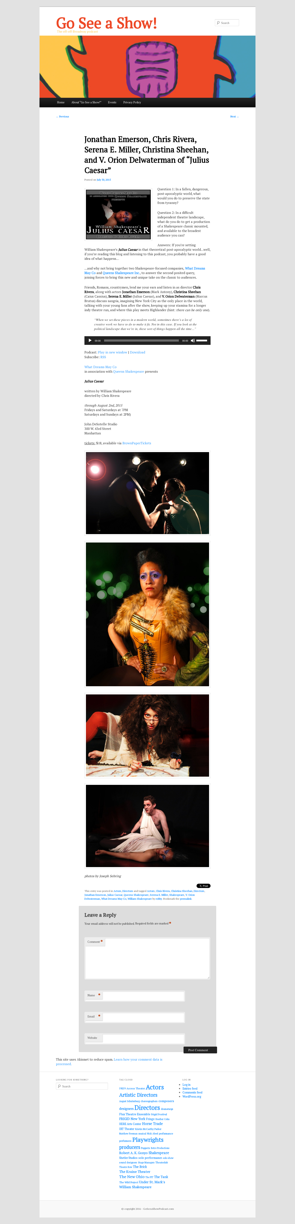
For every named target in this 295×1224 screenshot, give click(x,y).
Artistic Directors (138, 1095)
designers (126, 1108)
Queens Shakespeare (128, 371)
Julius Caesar (114, 894)
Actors (117, 891)
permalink (186, 898)
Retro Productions (160, 1148)
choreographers (149, 1101)
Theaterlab (161, 1162)
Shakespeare (176, 894)
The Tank (161, 1177)
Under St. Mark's (152, 1182)
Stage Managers (146, 1162)
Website (92, 1038)
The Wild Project (128, 1182)
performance (166, 1133)
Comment (95, 942)
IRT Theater (126, 1129)
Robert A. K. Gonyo (133, 1153)
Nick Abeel (152, 1133)
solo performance (150, 1158)
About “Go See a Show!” (86, 102)
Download (137, 352)
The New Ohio (131, 1176)
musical (142, 1133)
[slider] (202, 340)
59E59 (122, 1088)
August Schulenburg (129, 1101)
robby (159, 898)
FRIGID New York (132, 1119)
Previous (62, 116)
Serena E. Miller (159, 894)
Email (93, 1016)
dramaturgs (167, 1108)
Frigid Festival (159, 1114)
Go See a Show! (106, 23)
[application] (147, 340)
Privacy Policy (132, 102)
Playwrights (147, 1140)
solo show (168, 1157)
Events (112, 102)
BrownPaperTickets (136, 443)
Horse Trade (152, 1123)
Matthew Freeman (128, 1133)
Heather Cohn (162, 1119)
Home (61, 102)
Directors (127, 891)
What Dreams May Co (100, 367)
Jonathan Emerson (95, 894)
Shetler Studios (128, 1158)
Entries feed (189, 1088)
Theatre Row (125, 1167)
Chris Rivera (163, 891)
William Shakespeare (140, 898)
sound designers (128, 1162)
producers (129, 1147)
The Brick (140, 1167)
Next (234, 116)
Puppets (145, 1148)
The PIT (149, 1177)
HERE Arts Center (130, 1124)
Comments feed (192, 1092)
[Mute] (193, 340)
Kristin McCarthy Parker (148, 1129)
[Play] (90, 340)
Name (93, 995)
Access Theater (136, 1088)
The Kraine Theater (134, 1171)
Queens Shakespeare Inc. (121, 273)
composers (166, 1101)
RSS (103, 357)
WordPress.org (191, 1096)
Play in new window (112, 352)
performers (125, 1140)
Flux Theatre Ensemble (134, 1114)
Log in (186, 1085)
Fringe (150, 1119)
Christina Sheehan (181, 891)
